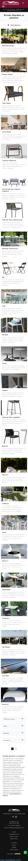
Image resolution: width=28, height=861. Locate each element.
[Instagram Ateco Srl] (15, 816)
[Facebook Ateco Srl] (12, 816)
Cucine (14, 832)
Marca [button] (5, 726)
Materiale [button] (6, 733)
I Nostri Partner (14, 849)
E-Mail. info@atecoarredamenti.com (14, 827)
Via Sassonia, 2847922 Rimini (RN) (14, 822)
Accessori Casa (14, 836)
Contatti (14, 847)
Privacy (2, 860)
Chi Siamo (14, 842)
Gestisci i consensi (15, 860)
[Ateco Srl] (10, 3)
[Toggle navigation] (3, 6)
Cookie (7, 860)
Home (4, 9)
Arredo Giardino (20, 9)
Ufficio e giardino (11, 9)
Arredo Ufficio (14, 838)
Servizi (14, 845)
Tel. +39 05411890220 (14, 825)
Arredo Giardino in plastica (14, 10)
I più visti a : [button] (7, 740)
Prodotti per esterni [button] (9, 719)
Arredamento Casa (14, 834)
